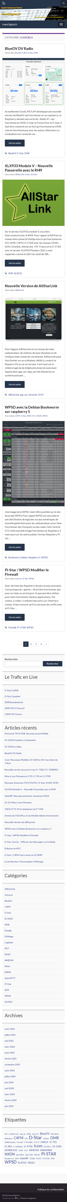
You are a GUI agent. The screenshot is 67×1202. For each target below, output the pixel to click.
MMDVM (9, 960)
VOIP (41, 394)
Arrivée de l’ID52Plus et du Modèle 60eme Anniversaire (32, 815)
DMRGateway (10, 1142)
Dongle (8, 930)
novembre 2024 (12, 1064)
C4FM (24, 53)
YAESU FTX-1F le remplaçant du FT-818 (24, 809)
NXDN (39, 416)
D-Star (30, 53)
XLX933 (34, 174)
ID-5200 (57, 1146)
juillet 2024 (10, 1076)
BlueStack (55, 1134)
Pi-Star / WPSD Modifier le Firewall (27, 572)
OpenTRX (29, 1155)
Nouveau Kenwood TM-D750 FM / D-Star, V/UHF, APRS (31, 782)
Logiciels (9, 942)
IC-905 (8, 1146)
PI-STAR (21, 627)
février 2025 (11, 1058)
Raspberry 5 (34, 557)
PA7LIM (37, 1155)
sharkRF (24, 1158)
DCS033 (9, 918)
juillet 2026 (10, 1034)
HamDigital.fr (9, 24)
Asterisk (33, 394)
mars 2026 (10, 1046)
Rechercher (11, 659)
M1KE (8, 954)
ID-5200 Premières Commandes (20, 740)
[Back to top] (60, 1195)
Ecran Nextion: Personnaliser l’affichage (24, 861)
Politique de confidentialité (51, 1189)
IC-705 (53, 1142)
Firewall (12, 627)
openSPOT (10, 978)
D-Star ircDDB (11, 690)
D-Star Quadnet (12, 696)
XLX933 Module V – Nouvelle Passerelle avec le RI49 (29, 168)
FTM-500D (28, 1142)
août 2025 (10, 1052)
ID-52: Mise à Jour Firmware (18, 802)
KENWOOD (11, 1150)
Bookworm (13, 557)
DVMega (9, 936)
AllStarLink (19, 174)
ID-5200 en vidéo (13, 746)
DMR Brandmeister (14, 702)
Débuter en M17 (13, 848)
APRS (29, 1134)
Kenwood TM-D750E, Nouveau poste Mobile (26, 733)
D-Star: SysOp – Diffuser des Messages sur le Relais (30, 842)
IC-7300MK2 (18, 1147)
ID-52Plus (47, 1147)
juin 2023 (9, 1106)
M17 (34, 416)
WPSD (45, 416)
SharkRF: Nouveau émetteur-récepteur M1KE (27, 796)
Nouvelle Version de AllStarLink (31, 286)
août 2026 (10, 1029)
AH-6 (7, 1134)
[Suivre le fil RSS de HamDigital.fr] (3, 2)
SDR (7, 990)
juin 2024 (9, 1082)
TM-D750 (46, 1158)
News (7, 966)
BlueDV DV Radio (19, 48)
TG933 (38, 1158)
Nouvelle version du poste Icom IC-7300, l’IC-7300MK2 (31, 769)
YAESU (31, 1162)
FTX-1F (36, 1142)
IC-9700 (28, 1146)
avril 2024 (9, 1088)
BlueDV (18, 53)
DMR (36, 53)
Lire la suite (15, 143)
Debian (23, 557)
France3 (20, 708)
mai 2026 (9, 1040)
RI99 (10, 273)
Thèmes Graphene (28, 1198)
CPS (26, 1138)
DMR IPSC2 (10, 708)
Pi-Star (25, 578)
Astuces (18, 578)
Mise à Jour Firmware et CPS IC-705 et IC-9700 (27, 776)
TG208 (32, 1158)
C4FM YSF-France (13, 714)
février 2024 (11, 1100)
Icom (38, 1145)
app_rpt (24, 394)
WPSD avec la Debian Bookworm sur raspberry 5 (32, 409)
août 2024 (10, 1070)
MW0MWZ (46, 1150)
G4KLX (44, 1142)
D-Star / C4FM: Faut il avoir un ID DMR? (24, 855)
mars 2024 (10, 1094)
